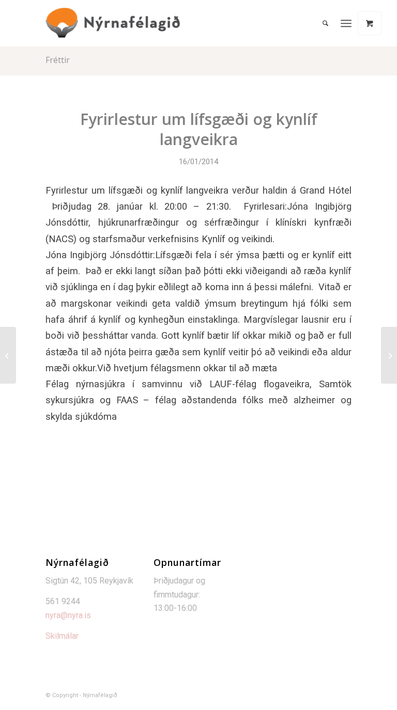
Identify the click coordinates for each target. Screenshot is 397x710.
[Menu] (346, 23)
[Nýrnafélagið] (112, 23)
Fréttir (57, 60)
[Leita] (325, 23)
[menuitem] (325, 23)
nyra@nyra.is (68, 615)
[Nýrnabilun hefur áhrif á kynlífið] (8, 355)
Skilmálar (62, 636)
